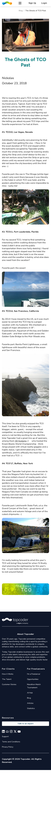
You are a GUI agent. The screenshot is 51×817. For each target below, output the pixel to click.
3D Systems (21, 441)
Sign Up (32, 3)
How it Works (7, 674)
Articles (30, 703)
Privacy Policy (7, 747)
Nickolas (8, 78)
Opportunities (32, 679)
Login (44, 3)
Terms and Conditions (11, 741)
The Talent (6, 679)
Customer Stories (9, 684)
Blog (21, 10)
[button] (20, 3)
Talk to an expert (25, 723)
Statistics (31, 708)
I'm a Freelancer (33, 674)
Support (5, 736)
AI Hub (30, 693)
